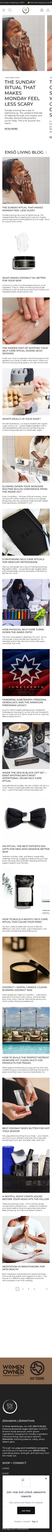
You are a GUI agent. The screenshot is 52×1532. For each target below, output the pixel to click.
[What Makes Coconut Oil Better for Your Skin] (26, 250)
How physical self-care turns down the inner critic (23, 631)
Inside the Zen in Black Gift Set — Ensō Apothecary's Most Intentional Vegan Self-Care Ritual (24, 776)
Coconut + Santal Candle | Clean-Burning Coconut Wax (25, 988)
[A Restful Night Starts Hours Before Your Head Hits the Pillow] (26, 1169)
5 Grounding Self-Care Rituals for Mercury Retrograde (23, 560)
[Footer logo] (16, 1401)
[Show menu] (4, 10)
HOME (5, 1468)
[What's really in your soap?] (26, 391)
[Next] (43, 1289)
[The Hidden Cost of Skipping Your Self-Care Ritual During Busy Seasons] (26, 320)
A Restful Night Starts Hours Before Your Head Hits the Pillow (25, 1198)
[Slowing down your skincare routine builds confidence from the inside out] (26, 459)
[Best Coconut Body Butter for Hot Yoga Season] (26, 1101)
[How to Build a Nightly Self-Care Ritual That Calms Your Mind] (26, 892)
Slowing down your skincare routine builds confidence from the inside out (24, 489)
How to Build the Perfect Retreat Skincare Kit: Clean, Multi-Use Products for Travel (25, 1060)
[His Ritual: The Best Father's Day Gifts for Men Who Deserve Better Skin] (26, 819)
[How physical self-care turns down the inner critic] (26, 602)
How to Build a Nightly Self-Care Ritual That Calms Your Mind (25, 920)
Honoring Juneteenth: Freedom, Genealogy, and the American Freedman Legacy (24, 702)
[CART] (48, 10)
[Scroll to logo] (14, 1370)
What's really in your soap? (21, 419)
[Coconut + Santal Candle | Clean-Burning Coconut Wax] (26, 960)
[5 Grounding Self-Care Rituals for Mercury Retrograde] (26, 532)
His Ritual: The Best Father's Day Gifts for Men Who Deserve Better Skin (26, 849)
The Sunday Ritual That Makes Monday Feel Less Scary (22, 209)
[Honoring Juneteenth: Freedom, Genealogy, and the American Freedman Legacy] (26, 672)
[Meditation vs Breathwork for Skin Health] (26, 1239)
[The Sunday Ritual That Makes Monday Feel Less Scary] (26, 180)
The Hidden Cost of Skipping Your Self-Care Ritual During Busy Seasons (25, 351)
